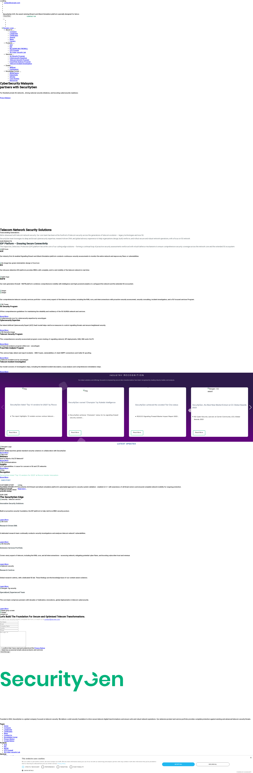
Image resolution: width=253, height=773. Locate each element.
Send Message (5, 652)
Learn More (4, 520)
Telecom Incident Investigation (21, 64)
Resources (14, 81)
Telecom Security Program (19, 60)
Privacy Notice (39, 648)
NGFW (6, 748)
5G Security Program (17, 56)
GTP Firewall (14, 50)
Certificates (14, 35)
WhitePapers (14, 73)
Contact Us (8, 735)
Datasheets (14, 75)
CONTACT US (31, 16)
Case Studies (14, 79)
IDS (11, 47)
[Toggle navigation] (15, 28)
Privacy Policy (61, 763)
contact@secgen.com (12, 3)
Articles (12, 77)
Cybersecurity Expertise (18, 58)
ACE (11, 45)
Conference (14, 69)
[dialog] (126, 764)
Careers (13, 41)
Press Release (5, 98)
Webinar (13, 67)
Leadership (14, 34)
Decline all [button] (213, 764)
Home (6, 726)
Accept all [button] (178, 764)
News (12, 39)
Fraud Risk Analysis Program (20, 62)
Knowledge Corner (10, 737)
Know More (7, 16)
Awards (12, 37)
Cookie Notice (9, 741)
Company (13, 32)
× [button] (251, 757)
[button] (250, 407)
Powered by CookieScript (244, 772)
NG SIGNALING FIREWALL (19, 49)
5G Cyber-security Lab (18, 52)
